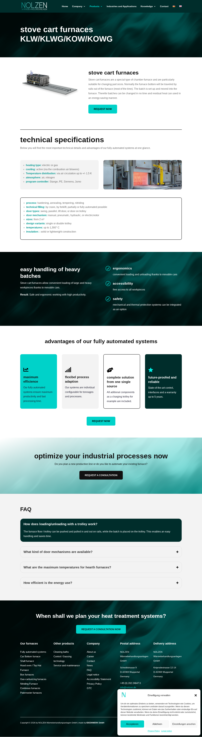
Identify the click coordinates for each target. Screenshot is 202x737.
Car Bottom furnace (30, 656)
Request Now (103, 109)
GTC (89, 688)
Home (65, 6)
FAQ (89, 670)
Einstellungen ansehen (184, 724)
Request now (101, 421)
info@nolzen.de (128, 687)
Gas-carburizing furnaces (33, 679)
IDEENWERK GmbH (95, 723)
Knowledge (147, 6)
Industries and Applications (122, 6)
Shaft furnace (27, 661)
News (90, 665)
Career (90, 656)
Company (77, 6)
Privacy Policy (154, 731)
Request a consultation (101, 475)
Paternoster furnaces (31, 692)
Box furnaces (27, 674)
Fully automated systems (33, 651)
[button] (195, 695)
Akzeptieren (132, 724)
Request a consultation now (101, 629)
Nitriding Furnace (29, 683)
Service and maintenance (66, 665)
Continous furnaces (30, 688)
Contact (164, 6)
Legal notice (166, 731)
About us (91, 651)
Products (94, 6)
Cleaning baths (61, 651)
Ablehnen (157, 724)
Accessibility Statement (99, 679)
